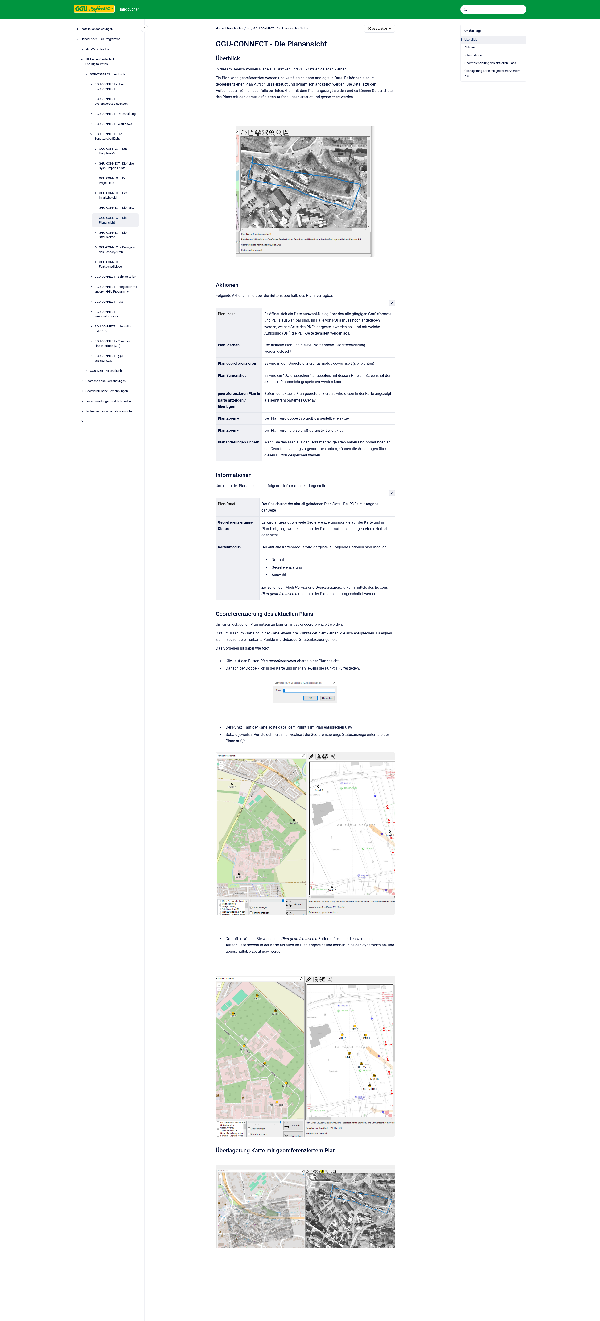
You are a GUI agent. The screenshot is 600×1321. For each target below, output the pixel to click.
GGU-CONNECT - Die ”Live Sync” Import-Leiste (116, 166)
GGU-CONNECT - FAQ (109, 301)
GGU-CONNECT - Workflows (113, 124)
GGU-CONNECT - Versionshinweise (106, 314)
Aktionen (470, 47)
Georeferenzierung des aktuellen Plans (490, 63)
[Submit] (466, 9)
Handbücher (128, 9)
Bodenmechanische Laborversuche (108, 411)
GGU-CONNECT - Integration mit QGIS (113, 329)
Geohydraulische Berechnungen (106, 391)
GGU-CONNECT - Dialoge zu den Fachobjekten (117, 250)
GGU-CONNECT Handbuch (107, 74)
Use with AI (379, 28)
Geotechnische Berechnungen (105, 381)
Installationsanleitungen (97, 29)
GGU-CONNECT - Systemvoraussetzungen (111, 101)
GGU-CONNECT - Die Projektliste (113, 181)
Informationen (473, 55)
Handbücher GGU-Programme (100, 39)
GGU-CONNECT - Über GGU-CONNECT (109, 87)
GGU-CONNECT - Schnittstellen (115, 277)
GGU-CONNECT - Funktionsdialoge (110, 264)
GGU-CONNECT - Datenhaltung (115, 114)
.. (86, 421)
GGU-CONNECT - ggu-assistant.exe (109, 358)
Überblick (470, 39)
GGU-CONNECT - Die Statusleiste (113, 235)
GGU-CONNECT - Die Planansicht (113, 220)
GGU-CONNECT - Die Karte (116, 208)
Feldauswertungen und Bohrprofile (108, 401)
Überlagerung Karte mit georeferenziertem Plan (492, 73)
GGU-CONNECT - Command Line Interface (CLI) (113, 344)
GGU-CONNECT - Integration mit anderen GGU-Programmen (116, 289)
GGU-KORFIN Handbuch (106, 371)
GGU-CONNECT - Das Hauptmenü (113, 151)
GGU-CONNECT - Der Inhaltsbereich (113, 195)
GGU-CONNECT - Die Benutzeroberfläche (108, 136)
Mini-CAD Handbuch (98, 49)
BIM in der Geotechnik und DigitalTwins (100, 62)
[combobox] (493, 9)
